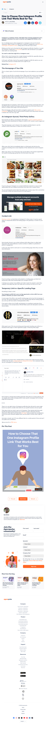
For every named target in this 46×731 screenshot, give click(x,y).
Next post (33, 498)
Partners (23, 641)
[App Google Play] (23, 673)
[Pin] (36, 23)
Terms (23, 707)
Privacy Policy (23, 709)
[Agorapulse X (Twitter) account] (21, 717)
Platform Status (23, 650)
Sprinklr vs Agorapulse (23, 612)
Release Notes (23, 661)
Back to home (23, 498)
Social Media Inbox (23, 619)
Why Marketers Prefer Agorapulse (23, 614)
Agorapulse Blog (23, 658)
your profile (18, 49)
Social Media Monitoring (23, 622)
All (40, 12)
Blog (5, 9)
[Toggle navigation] (44, 2)
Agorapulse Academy (23, 660)
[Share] (25, 23)
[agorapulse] (5, 2)
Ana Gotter (6, 515)
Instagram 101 (12, 64)
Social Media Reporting (23, 624)
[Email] (40, 23)
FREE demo (14, 422)
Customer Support (23, 648)
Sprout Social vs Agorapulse (23, 606)
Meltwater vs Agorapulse (23, 609)
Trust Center (23, 666)
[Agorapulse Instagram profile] (16, 717)
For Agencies (23, 627)
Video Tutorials (23, 663)
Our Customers (23, 637)
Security (23, 713)
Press (23, 640)
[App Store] (23, 676)
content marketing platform (35, 119)
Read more (22, 519)
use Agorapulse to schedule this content (23, 361)
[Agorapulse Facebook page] (13, 717)
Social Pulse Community (23, 664)
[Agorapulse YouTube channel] (24, 717)
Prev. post (13, 498)
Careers (23, 638)
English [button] (22, 721)
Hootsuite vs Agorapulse (23, 608)
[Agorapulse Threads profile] (19, 717)
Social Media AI (23, 628)
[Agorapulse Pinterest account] (27, 717)
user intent (24, 413)
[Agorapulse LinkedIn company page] (29, 717)
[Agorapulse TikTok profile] (32, 717)
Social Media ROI (23, 625)
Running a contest (6, 219)
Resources (23, 667)
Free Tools (23, 657)
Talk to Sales (23, 651)
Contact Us (23, 635)
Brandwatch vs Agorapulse (23, 611)
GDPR (23, 711)
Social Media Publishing (23, 621)
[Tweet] (29, 23)
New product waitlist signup (23, 630)
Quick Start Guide (23, 647)
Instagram (11, 9)
